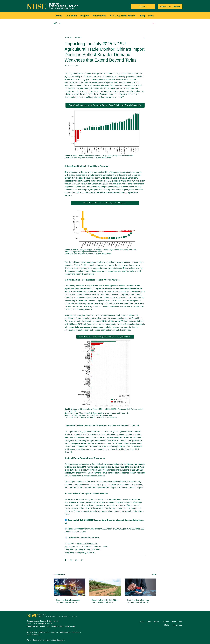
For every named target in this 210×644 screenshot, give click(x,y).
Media (168, 625)
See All (154, 574)
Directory (167, 621)
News (150, 621)
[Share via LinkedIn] (76, 560)
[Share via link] (82, 560)
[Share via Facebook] (66, 560)
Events (158, 621)
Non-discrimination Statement (53, 640)
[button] (154, 23)
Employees (178, 625)
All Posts (57, 23)
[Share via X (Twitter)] (71, 560)
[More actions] (144, 37)
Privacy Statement (34, 640)
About (143, 621)
